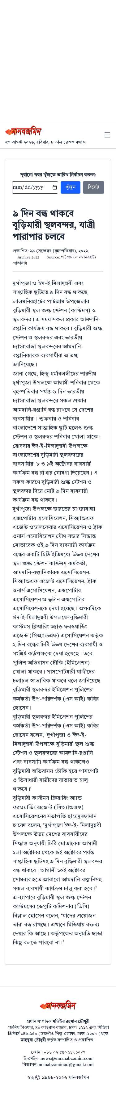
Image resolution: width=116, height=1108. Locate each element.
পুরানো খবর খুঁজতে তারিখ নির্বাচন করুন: (58, 175)
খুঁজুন (70, 187)
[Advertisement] (58, 61)
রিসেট (93, 187)
